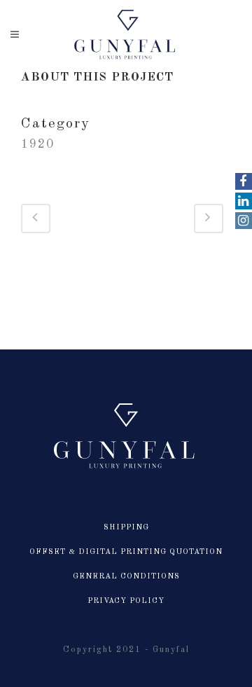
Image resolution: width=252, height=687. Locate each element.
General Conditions (126, 577)
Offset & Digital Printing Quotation (126, 552)
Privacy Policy (126, 601)
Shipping (126, 528)
